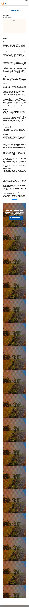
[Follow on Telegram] (23, 0)
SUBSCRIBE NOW (15, 218)
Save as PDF (14, 199)
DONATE (26, 0)
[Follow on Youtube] (21, 0)
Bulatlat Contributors (6, 15)
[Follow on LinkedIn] (20, 0)
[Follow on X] (19, 0)
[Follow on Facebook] (17, 0)
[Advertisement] (16, 26)
